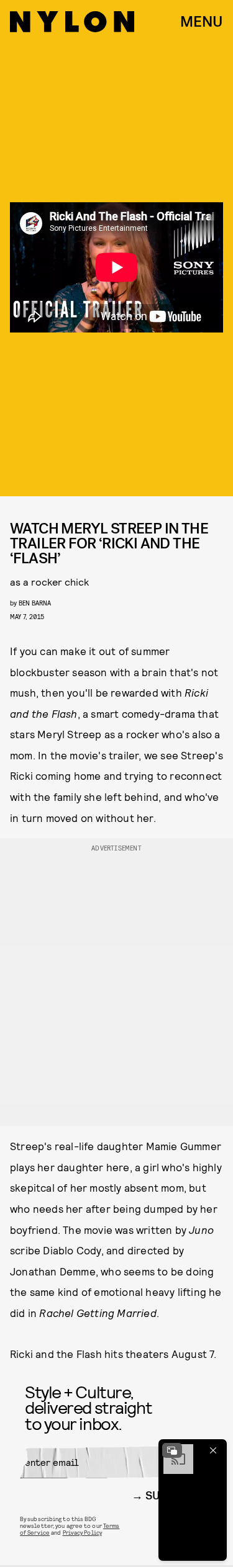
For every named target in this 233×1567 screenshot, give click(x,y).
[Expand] (172, 1450)
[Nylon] (72, 21)
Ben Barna (35, 603)
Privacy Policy (82, 1532)
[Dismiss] (213, 1450)
